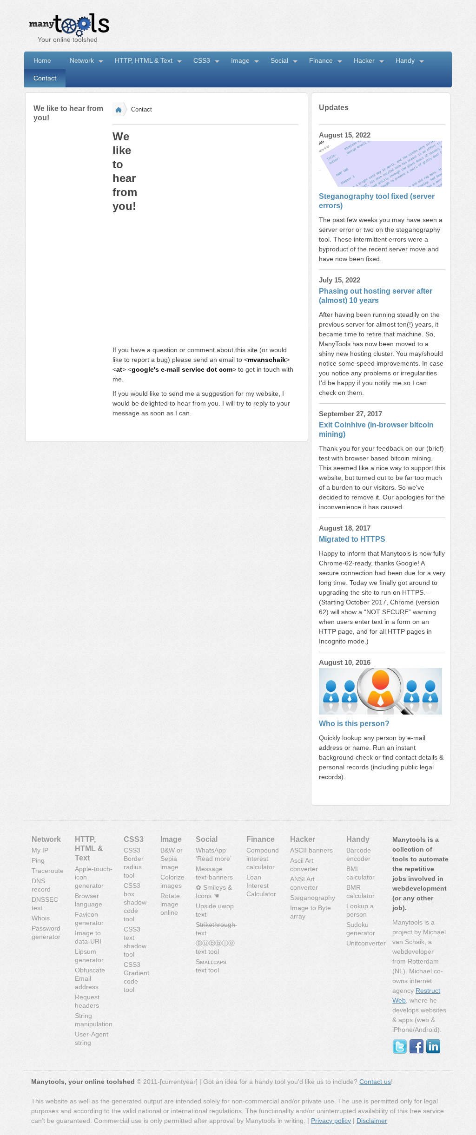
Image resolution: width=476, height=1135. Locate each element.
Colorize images (172, 881)
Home (42, 60)
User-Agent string (91, 1038)
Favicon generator (89, 918)
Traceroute (48, 870)
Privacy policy (331, 1120)
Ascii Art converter (304, 865)
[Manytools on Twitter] (399, 1052)
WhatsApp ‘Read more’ (213, 854)
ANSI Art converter (304, 883)
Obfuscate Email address (90, 978)
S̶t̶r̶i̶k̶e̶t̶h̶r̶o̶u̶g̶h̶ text (215, 929)
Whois (41, 918)
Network (82, 60)
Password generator (46, 932)
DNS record (41, 885)
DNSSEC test (45, 904)
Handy (405, 60)
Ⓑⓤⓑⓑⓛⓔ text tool (215, 947)
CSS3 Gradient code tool (136, 977)
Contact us (375, 1081)
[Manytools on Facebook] (416, 1052)
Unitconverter (366, 943)
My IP (40, 850)
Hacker (364, 60)
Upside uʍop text (215, 910)
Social (279, 60)
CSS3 (201, 60)
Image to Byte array (310, 912)
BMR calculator (360, 891)
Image (240, 60)
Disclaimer (372, 1120)
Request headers (87, 1001)
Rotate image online (170, 904)
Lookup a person (360, 910)
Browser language (88, 900)
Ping (38, 860)
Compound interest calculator (262, 858)
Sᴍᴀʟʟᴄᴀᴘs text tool (211, 966)
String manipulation (93, 1020)
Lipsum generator (89, 956)
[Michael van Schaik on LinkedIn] (433, 1052)
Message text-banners (214, 873)
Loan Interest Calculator (261, 885)
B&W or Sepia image (171, 858)
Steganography (312, 897)
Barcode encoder (358, 854)
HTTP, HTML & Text (143, 60)
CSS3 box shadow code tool (135, 902)
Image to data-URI (88, 937)
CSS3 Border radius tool (134, 862)
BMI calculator (360, 873)
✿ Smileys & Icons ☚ (214, 891)
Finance (321, 60)
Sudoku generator (360, 929)
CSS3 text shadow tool (135, 941)
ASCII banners (311, 850)
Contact (44, 78)
